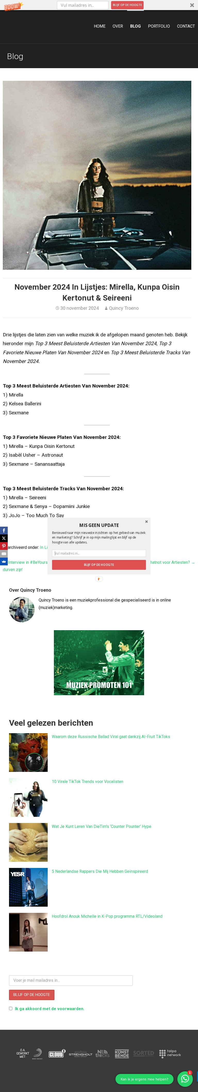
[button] (99, 525)
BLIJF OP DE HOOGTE (99, 565)
